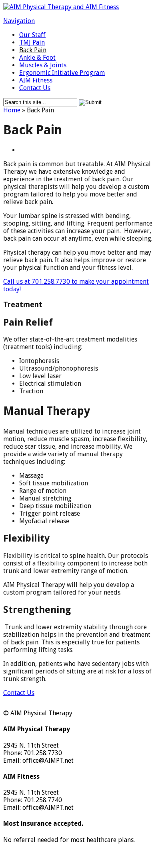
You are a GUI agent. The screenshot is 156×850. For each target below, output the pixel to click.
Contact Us (34, 88)
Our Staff (32, 35)
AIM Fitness (35, 80)
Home (11, 110)
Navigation (19, 21)
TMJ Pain (32, 42)
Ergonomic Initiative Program (62, 73)
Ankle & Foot (37, 57)
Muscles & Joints (42, 65)
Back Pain (32, 50)
